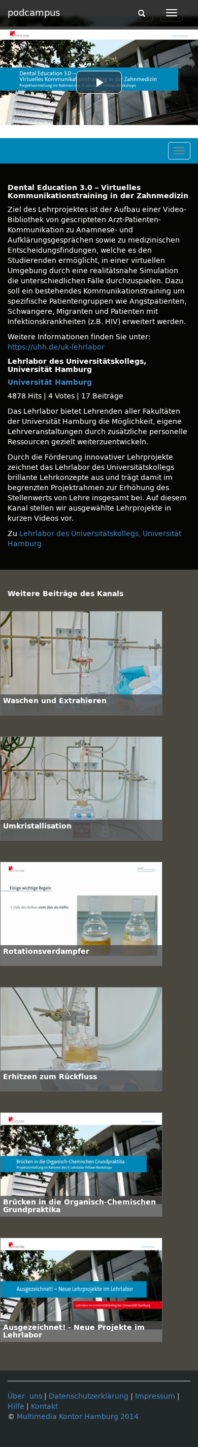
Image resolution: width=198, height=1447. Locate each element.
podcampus (34, 12)
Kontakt (44, 1406)
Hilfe (16, 1406)
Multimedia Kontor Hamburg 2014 (78, 1416)
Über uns (25, 1396)
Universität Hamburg (50, 382)
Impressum (155, 1396)
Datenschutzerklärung (88, 1396)
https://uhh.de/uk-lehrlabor (56, 347)
